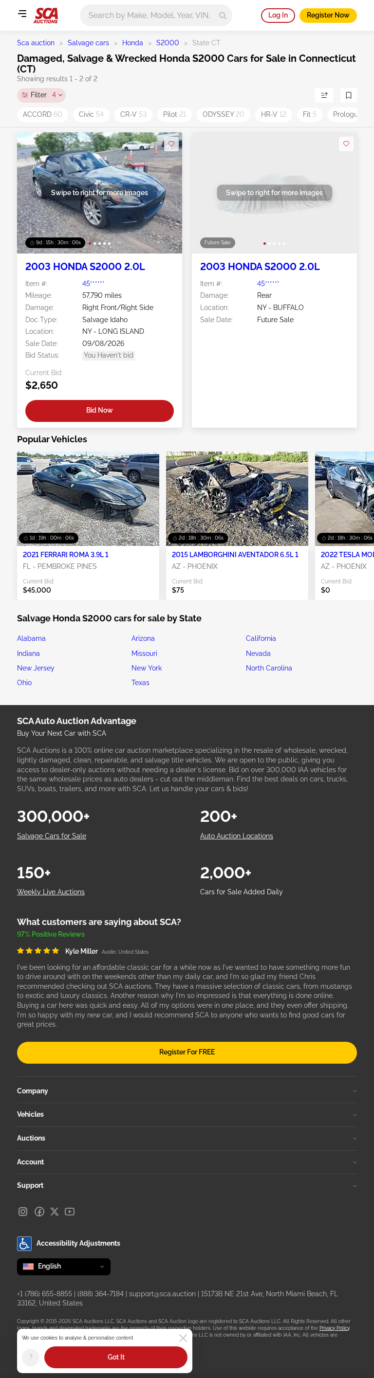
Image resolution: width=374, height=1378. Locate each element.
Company (32, 1091)
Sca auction (36, 43)
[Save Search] (348, 95)
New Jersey (36, 668)
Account (30, 1162)
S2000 (167, 43)
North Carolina (269, 668)
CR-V (133, 114)
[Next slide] (164, 192)
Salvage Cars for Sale (51, 836)
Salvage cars (88, 43)
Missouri (144, 653)
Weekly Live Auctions (51, 892)
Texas (140, 683)
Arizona (143, 638)
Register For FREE (187, 1052)
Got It (116, 1357)
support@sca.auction (162, 1294)
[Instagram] (23, 1211)
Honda (132, 43)
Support (30, 1185)
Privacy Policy (334, 1328)
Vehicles (30, 1114)
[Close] (183, 1338)
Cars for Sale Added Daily (241, 892)
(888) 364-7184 (100, 1294)
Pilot (174, 114)
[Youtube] (69, 1211)
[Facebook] (39, 1211)
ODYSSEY (223, 114)
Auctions (31, 1138)
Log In (278, 15)
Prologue (350, 114)
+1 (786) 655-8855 (44, 1294)
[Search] (223, 15)
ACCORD (42, 114)
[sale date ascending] (324, 95)
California (261, 638)
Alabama (31, 638)
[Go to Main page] (45, 15)
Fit (310, 114)
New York (146, 668)
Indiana (28, 653)
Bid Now (99, 410)
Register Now (328, 15)
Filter (43, 95)
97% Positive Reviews (51, 934)
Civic (91, 114)
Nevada (258, 653)
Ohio (24, 683)
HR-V (273, 114)
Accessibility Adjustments (78, 1243)
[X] (54, 1211)
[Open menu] (22, 13)
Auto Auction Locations (236, 836)
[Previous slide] (34, 192)
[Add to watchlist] (171, 144)
